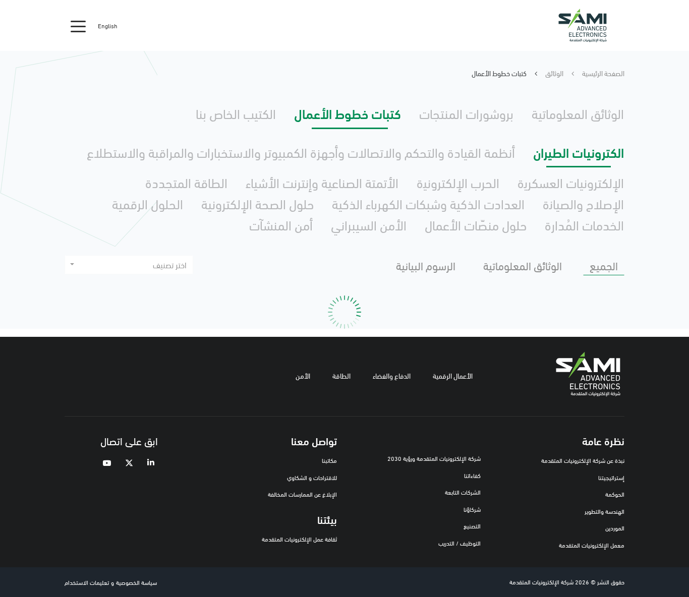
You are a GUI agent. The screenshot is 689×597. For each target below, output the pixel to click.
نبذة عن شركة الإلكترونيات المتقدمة (582, 460)
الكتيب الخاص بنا (236, 113)
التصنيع (472, 525)
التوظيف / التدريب (459, 543)
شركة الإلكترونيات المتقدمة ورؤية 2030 (434, 458)
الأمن (303, 375)
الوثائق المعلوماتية (578, 113)
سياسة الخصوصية (136, 582)
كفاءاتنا (472, 475)
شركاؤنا (472, 509)
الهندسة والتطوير (604, 511)
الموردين (614, 527)
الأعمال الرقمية (453, 375)
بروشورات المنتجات (466, 113)
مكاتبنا (329, 460)
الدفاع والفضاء (392, 375)
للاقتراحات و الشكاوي (312, 477)
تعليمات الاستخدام (87, 582)
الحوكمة (614, 494)
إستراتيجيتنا (611, 477)
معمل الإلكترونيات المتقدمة (591, 545)
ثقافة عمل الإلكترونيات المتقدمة (299, 538)
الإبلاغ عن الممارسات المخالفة (302, 494)
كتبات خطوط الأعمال (347, 113)
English (108, 25)
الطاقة (341, 375)
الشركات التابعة (463, 492)
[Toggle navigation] (78, 26)
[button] (129, 264)
